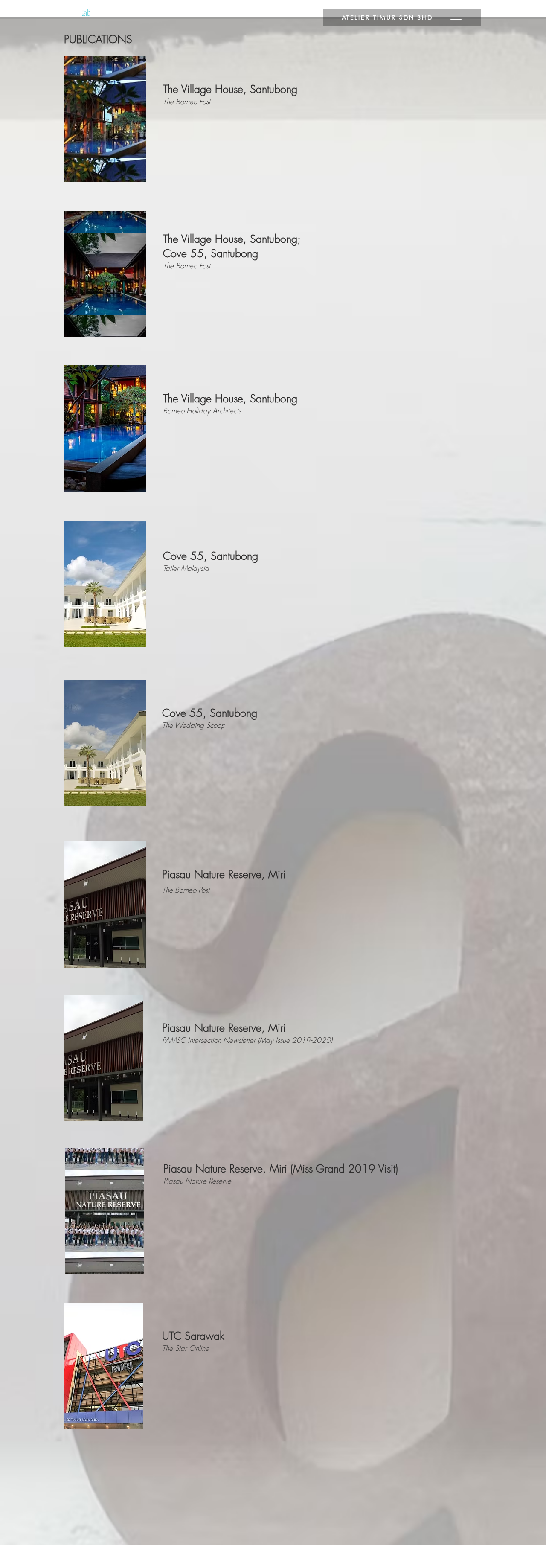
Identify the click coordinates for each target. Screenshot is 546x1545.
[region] (105, 119)
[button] (402, 17)
